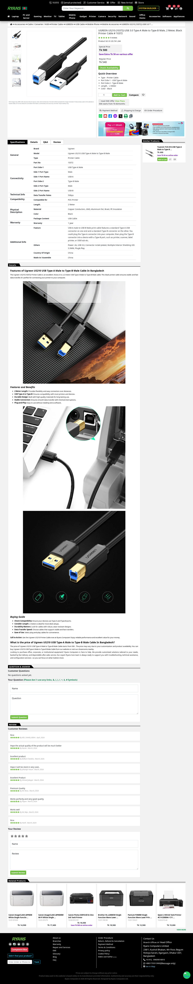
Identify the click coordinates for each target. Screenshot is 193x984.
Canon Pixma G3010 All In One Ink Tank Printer (81, 916)
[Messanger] (115, 116)
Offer (112, 2)
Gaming (38, 16)
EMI (54, 951)
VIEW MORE (181, 930)
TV (55, 16)
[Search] (128, 8)
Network (122, 16)
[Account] (180, 8)
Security (112, 16)
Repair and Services (61, 947)
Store (140, 2)
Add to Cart (119, 95)
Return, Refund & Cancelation (111, 941)
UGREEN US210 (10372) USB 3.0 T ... (137, 24)
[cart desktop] (167, 8)
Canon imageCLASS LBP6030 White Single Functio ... (20, 916)
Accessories (154, 16)
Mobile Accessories (110, 24)
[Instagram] (23, 944)
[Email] (105, 116)
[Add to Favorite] (33, 899)
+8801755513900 (153, 963)
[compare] (170, 159)
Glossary (56, 954)
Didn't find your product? (20, 956)
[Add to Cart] (32, 889)
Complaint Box (19, 949)
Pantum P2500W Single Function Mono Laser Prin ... (140, 916)
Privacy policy (104, 951)
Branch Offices (150, 942)
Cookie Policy (103, 954)
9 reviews (113, 38)
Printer (92, 16)
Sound (132, 16)
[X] (120, 116)
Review (57, 142)
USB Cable (80, 24)
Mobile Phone (72, 16)
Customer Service (95, 2)
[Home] (11, 24)
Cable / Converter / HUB (38, 24)
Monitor (48, 16)
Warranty (57, 944)
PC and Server (26, 16)
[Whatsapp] (100, 116)
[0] (176, 8)
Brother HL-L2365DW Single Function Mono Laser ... (109, 916)
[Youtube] (18, 944)
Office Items (142, 16)
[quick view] (175, 159)
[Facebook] (110, 116)
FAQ (54, 960)
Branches (57, 941)
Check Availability (109, 67)
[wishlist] (171, 8)
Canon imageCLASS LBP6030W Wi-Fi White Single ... (51, 916)
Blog (55, 957)
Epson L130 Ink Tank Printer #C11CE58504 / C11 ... (169, 916)
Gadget (83, 16)
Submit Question (19, 717)
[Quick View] (32, 904)
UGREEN (69, 24)
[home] (9, 16)
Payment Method (105, 944)
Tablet (61, 16)
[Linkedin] (27, 944)
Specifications (17, 142)
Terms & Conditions (106, 947)
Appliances (179, 16)
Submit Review (18, 872)
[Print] (126, 116)
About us (57, 938)
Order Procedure (105, 938)
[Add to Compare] (33, 894)
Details (34, 142)
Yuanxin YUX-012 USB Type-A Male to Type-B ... (169, 148)
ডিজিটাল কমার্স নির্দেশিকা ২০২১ (107, 957)
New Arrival (126, 2)
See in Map (150, 966)
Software (167, 16)
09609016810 (159, 960)
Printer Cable (57, 24)
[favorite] (143, 95)
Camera (102, 16)
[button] (131, 116)
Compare (134, 95)
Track (36, 962)
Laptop (15, 16)
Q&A (45, 142)
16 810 (55, 2)
